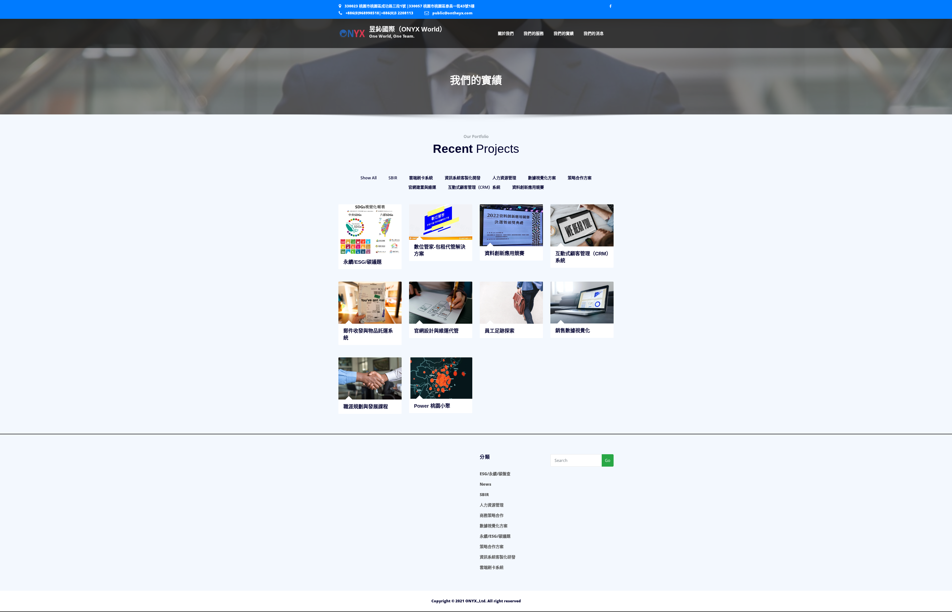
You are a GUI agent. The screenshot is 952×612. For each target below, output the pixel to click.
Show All (368, 178)
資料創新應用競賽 (528, 187)
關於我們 (506, 33)
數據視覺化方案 (542, 178)
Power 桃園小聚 (432, 406)
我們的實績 (564, 33)
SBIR (392, 178)
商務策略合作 (492, 515)
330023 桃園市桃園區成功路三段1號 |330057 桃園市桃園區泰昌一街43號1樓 (410, 5)
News (485, 484)
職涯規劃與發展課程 (365, 406)
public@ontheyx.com (452, 12)
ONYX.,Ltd (475, 600)
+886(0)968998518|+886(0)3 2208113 (379, 12)
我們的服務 (534, 33)
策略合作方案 (580, 178)
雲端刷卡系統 (421, 178)
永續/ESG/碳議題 (495, 536)
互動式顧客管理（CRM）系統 (474, 187)
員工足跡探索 (499, 331)
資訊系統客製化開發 (462, 178)
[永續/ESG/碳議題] (370, 254)
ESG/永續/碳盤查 (495, 474)
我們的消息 (594, 33)
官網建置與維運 (422, 187)
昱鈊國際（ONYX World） (407, 29)
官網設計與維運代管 (436, 331)
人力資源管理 (504, 178)
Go (607, 460)
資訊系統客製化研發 (497, 557)
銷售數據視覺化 (572, 330)
